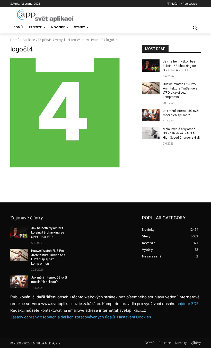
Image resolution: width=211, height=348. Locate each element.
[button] (195, 27)
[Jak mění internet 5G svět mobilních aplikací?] (151, 115)
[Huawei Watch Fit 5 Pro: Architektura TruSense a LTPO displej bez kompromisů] (151, 88)
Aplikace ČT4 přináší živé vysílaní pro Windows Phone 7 (63, 40)
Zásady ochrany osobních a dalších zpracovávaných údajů (62, 317)
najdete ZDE (188, 303)
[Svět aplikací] (45, 16)
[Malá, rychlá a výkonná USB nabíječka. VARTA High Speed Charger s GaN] (151, 133)
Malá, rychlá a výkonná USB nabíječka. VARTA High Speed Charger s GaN (181, 133)
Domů (14, 40)
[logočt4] (72, 112)
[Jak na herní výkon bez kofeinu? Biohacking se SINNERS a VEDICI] (151, 65)
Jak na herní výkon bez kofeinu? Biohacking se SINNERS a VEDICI (179, 66)
